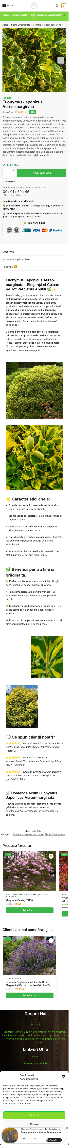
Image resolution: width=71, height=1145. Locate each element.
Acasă (5, 25)
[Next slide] (60, 60)
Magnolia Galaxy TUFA (19, 900)
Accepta (34, 1115)
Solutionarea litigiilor (35, 1063)
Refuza (34, 1124)
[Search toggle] (57, 6)
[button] (63, 1077)
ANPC (35, 1056)
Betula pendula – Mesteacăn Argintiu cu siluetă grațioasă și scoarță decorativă (44, 1132)
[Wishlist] (51, 856)
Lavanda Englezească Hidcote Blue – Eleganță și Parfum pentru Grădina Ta (28, 984)
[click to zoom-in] (34, 60)
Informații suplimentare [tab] (16, 259)
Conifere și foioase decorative (47, 25)
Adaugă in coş (42, 173)
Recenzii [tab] (9, 266)
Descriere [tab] (8, 251)
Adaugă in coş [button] (29, 910)
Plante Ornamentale (20, 25)
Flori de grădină (14, 979)
